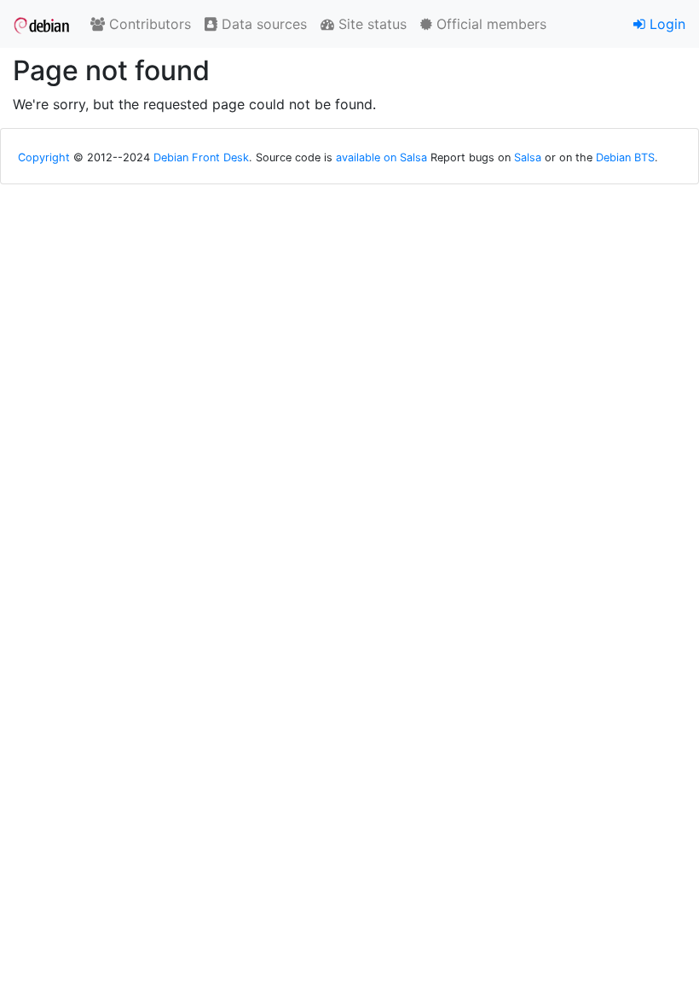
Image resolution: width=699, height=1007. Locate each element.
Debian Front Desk (201, 157)
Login (665, 23)
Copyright (44, 157)
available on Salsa (381, 157)
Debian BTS (625, 157)
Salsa (527, 157)
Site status (370, 23)
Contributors (148, 23)
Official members (489, 23)
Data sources (262, 23)
